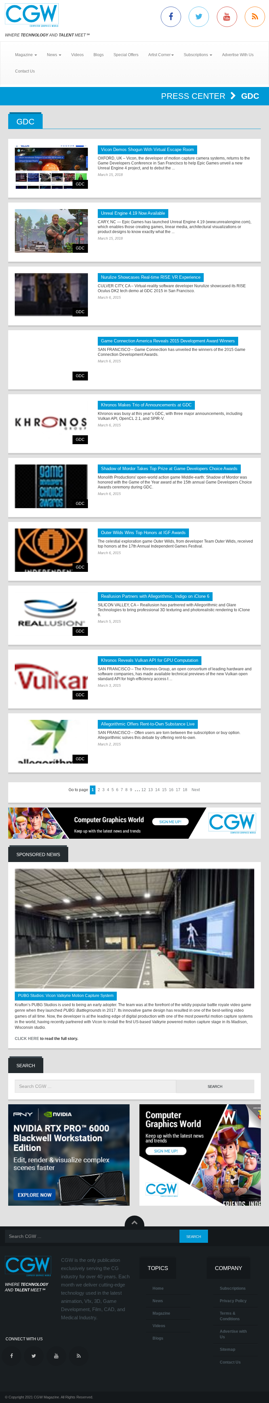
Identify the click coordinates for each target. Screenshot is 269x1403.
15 (164, 790)
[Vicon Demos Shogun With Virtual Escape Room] (51, 167)
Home (158, 1288)
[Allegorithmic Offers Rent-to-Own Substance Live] (51, 742)
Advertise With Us (238, 55)
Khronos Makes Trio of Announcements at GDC (146, 404)
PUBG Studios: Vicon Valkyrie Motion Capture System (66, 995)
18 (185, 790)
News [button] (52, 55)
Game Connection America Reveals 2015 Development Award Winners (168, 340)
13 (150, 790)
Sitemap (227, 1349)
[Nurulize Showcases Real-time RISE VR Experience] (51, 295)
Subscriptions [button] (196, 55)
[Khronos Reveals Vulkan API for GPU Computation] (51, 678)
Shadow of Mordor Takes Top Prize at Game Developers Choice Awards (169, 468)
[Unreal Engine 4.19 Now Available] (51, 231)
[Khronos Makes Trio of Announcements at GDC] (51, 422)
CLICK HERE (27, 1038)
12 (143, 790)
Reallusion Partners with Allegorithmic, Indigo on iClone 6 (155, 596)
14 (157, 790)
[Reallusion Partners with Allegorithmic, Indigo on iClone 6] (51, 614)
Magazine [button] (24, 55)
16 (171, 790)
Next (196, 790)
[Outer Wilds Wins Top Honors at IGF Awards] (51, 550)
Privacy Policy (233, 1301)
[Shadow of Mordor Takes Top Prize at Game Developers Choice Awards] (51, 486)
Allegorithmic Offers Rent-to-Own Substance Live (148, 724)
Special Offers (126, 55)
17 (178, 790)
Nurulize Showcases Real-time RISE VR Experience (150, 277)
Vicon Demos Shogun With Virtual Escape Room (147, 149)
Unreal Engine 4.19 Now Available (133, 213)
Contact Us (25, 71)
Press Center (194, 95)
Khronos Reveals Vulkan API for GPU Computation (149, 660)
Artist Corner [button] (159, 55)
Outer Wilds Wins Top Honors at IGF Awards (143, 532)
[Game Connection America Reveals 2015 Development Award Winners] (51, 358)
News (158, 1301)
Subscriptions (233, 1288)
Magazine (161, 1313)
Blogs (98, 55)
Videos (77, 55)
